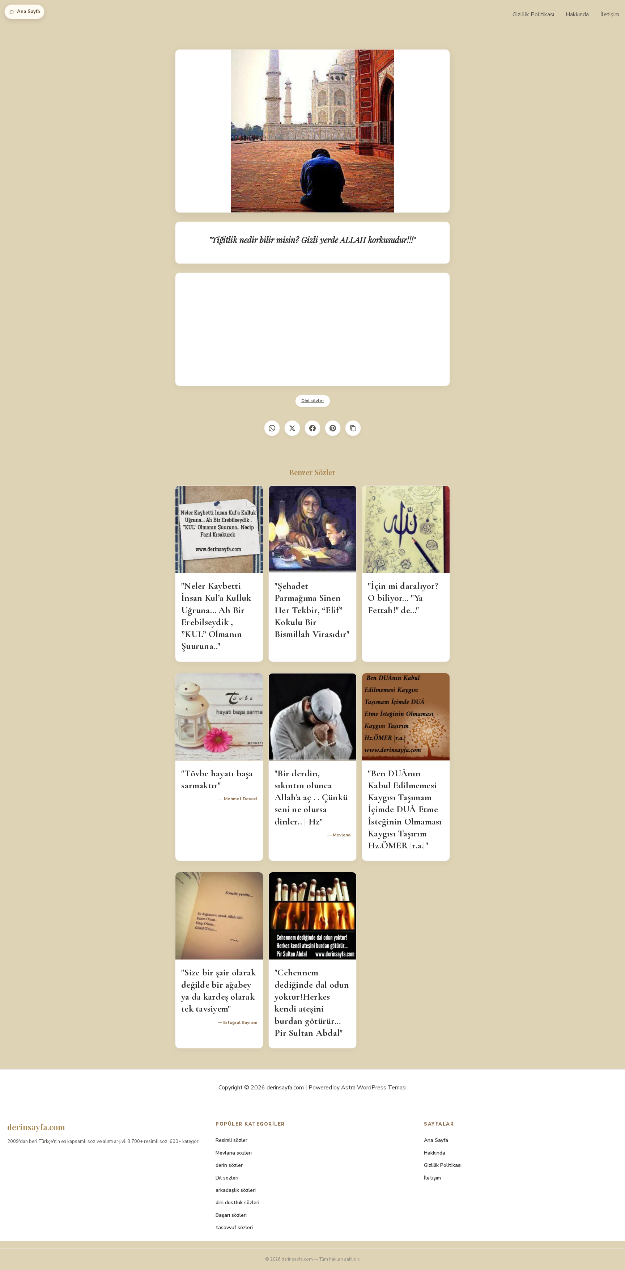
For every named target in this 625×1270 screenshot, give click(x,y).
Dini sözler (312, 401)
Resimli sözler (231, 1140)
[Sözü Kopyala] (353, 428)
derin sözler (229, 1165)
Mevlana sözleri (234, 1152)
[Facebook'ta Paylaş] (312, 428)
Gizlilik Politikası (533, 14)
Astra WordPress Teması (374, 1088)
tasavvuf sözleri (234, 1227)
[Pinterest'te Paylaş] (333, 428)
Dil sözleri (227, 1177)
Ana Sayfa (28, 11)
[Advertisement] (312, 329)
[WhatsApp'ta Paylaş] (272, 428)
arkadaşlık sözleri (236, 1190)
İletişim (609, 14)
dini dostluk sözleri (237, 1202)
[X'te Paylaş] (292, 428)
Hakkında (577, 14)
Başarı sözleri (231, 1215)
